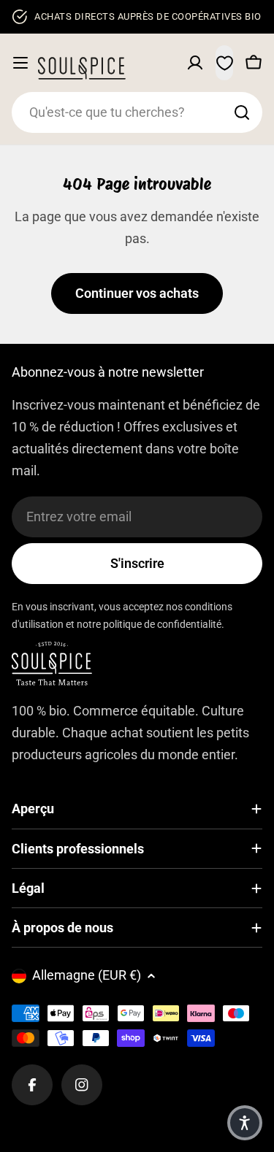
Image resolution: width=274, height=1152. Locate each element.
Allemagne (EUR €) (86, 975)
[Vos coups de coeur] (224, 62)
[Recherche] (242, 112)
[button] (244, 1122)
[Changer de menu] (20, 63)
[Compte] (195, 63)
